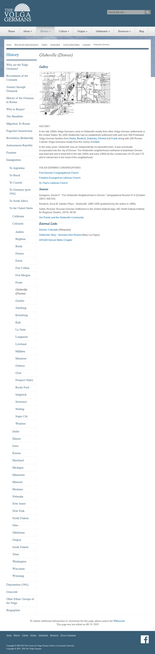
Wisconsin (18, 568)
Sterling (19, 409)
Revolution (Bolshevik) (19, 138)
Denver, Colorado (48, 229)
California (18, 216)
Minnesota (18, 474)
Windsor (20, 423)
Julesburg (20, 307)
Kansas (16, 453)
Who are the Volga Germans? (26, 45)
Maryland (18, 460)
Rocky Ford (22, 387)
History (44, 31)
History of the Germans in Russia (20, 100)
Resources (123, 31)
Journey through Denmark (15, 88)
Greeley (19, 300)
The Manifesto (14, 116)
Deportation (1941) (17, 584)
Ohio (15, 525)
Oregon (16, 539)
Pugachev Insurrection (19, 130)
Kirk (18, 322)
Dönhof (102, 138)
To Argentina (17, 168)
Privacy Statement (68, 635)
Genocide (12, 591)
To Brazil (14, 175)
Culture (63, 31)
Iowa (15, 446)
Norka (72, 138)
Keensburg (21, 315)
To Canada (15, 182)
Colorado (86, 45)
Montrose (20, 358)
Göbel (96, 142)
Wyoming (18, 575)
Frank (114, 138)
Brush (18, 246)
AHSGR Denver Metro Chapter (55, 240)
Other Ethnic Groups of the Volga (20, 600)
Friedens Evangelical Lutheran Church (60, 178)
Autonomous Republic (19, 145)
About (26, 31)
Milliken (20, 351)
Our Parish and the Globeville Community (61, 217)
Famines (11, 152)
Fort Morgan (22, 275)
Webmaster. (119, 620)
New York (18, 510)
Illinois (16, 438)
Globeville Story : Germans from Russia (60, 235)
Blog (141, 31)
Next (150, 94)
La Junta (20, 329)
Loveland (20, 344)
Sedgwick (20, 394)
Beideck (81, 138)
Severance (21, 401)
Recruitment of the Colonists (17, 77)
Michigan (17, 467)
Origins (81, 31)
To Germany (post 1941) (20, 191)
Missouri (17, 482)
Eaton (18, 260)
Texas (15, 554)
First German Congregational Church (59, 173)
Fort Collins (22, 267)
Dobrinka (92, 138)
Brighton (20, 239)
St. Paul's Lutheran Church (53, 183)
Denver (19, 253)
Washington (19, 561)
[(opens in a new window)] (145, 641)
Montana (17, 489)
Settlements (102, 31)
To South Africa (18, 200)
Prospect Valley (24, 380)
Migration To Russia (18, 123)
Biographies (13, 610)
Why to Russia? (15, 109)
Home (11, 31)
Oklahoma (18, 532)
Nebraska (17, 496)
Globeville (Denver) (21, 291)
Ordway (20, 365)
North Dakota (20, 518)
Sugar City (21, 416)
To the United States (71, 45)
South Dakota (20, 547)
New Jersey (19, 503)
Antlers (19, 231)
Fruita (18, 282)
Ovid (18, 373)
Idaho (15, 431)
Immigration (55, 45)
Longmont (21, 336)
